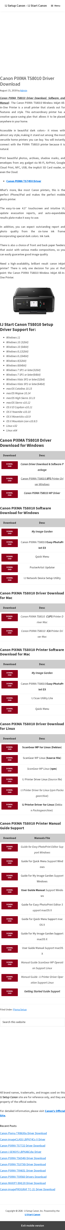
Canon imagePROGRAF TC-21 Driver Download (27, 1189)
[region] (32, 1058)
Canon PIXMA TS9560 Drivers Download (23, 1177)
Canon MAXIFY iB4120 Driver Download (23, 1183)
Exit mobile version (32, 1225)
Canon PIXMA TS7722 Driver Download (22, 1145)
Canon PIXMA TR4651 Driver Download (23, 1170)
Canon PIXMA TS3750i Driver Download (23, 1164)
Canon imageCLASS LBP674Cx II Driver (22, 1139)
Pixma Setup (20, 1009)
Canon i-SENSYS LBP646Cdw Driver (20, 1152)
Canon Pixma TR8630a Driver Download (23, 1133)
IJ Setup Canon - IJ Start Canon (26, 5)
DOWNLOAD (9, 465)
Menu (57, 5)
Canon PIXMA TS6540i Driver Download (23, 1158)
